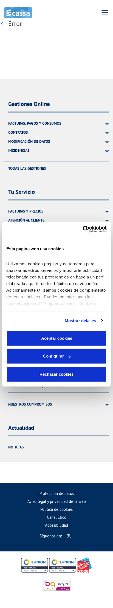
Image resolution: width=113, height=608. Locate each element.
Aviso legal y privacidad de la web (56, 501)
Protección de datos (56, 493)
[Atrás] (3, 23)
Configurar (53, 356)
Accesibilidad (56, 525)
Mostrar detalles (80, 320)
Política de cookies (56, 509)
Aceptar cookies (56, 338)
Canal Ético (56, 517)
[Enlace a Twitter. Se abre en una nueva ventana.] (69, 536)
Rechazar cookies (56, 374)
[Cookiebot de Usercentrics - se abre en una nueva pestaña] (83, 229)
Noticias (16, 447)
